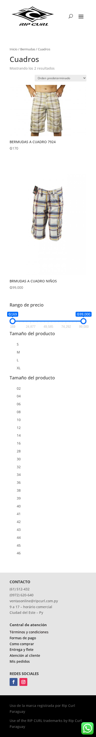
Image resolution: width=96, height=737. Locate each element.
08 (19, 411)
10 (19, 419)
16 (19, 443)
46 (19, 553)
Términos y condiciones (29, 632)
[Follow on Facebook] (13, 682)
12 (19, 427)
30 (19, 459)
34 (19, 474)
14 (19, 435)
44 (19, 537)
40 (19, 506)
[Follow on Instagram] (23, 682)
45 (19, 545)
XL (18, 368)
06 (19, 404)
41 (19, 513)
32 (19, 467)
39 (19, 498)
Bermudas (27, 49)
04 (19, 396)
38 (19, 490)
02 (19, 388)
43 (19, 529)
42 (19, 521)
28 (19, 451)
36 (19, 482)
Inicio (13, 49)
